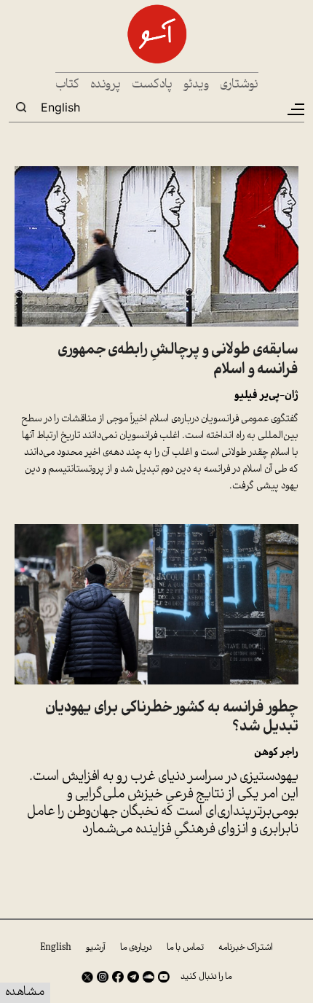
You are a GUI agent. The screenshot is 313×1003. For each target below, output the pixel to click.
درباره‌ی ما (136, 947)
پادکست (152, 85)
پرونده (105, 85)
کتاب (67, 85)
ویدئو (196, 85)
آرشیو (96, 947)
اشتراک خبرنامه (245, 947)
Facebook (118, 977)
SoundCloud (148, 977)
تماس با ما (185, 947)
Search (21, 107)
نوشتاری (239, 85)
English (60, 107)
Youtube (164, 977)
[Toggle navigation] (294, 109)
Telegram (133, 977)
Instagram (102, 977)
